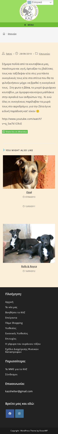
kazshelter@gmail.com (19, 391)
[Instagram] (19, 413)
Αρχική (9, 301)
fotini (9, 53)
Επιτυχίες (12, 33)
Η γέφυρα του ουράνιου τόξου (23, 343)
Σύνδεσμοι (11, 374)
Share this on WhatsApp (16, 132)
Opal (29, 192)
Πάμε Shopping (14, 322)
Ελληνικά (36, 2)
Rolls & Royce (29, 266)
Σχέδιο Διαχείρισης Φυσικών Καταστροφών (22, 350)
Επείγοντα (11, 317)
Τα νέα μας (11, 307)
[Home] (4, 33)
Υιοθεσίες (10, 328)
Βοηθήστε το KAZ (15, 312)
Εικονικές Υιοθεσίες (16, 333)
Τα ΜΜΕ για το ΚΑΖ (16, 369)
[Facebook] (10, 413)
